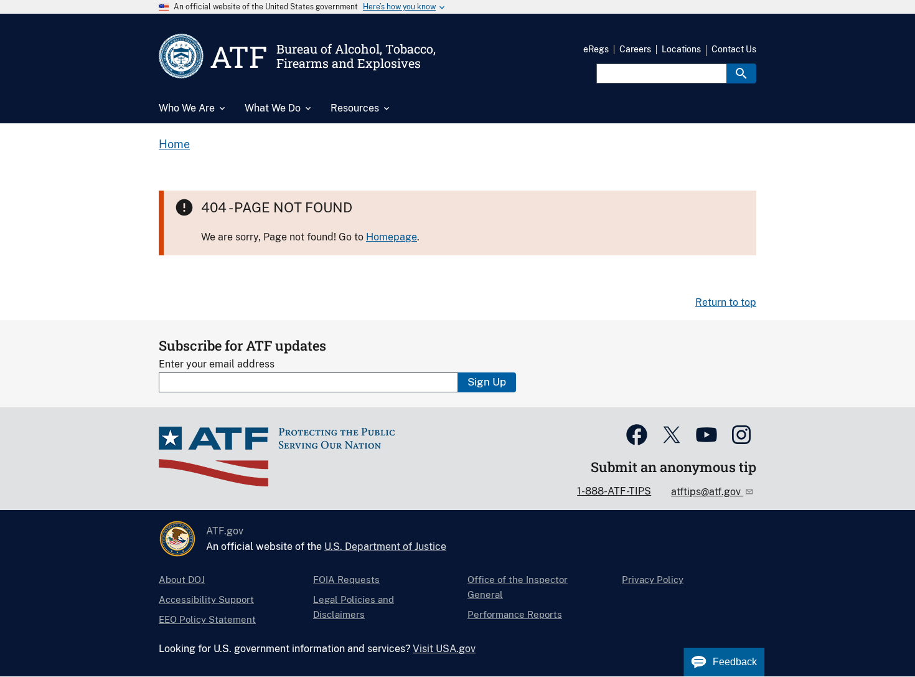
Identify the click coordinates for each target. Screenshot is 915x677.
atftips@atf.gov (707, 492)
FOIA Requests (346, 579)
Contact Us (733, 49)
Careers (635, 49)
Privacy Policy (652, 579)
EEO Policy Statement (207, 619)
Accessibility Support (206, 599)
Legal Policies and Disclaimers (353, 607)
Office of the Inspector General (517, 587)
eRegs (596, 49)
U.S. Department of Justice (385, 546)
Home (174, 144)
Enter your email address (216, 364)
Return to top (725, 302)
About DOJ (182, 579)
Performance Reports (514, 614)
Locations (681, 49)
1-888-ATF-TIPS (614, 491)
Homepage (391, 237)
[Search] (741, 73)
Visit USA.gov (444, 649)
